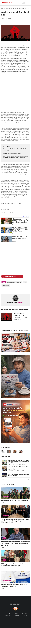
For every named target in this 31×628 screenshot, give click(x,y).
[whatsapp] (8, 290)
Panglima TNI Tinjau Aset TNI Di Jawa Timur (14, 500)
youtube (25, 615)
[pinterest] (11, 290)
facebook (7, 613)
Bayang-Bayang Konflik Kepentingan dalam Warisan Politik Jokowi (15, 149)
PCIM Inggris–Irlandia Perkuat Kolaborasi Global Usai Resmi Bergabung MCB (13, 564)
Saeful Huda (9, 8)
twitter (16, 613)
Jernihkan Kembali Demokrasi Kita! (19, 314)
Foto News (6, 496)
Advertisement (7, 580)
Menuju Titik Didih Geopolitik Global (12, 153)
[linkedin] (14, 290)
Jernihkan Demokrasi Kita (14, 282)
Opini (25, 282)
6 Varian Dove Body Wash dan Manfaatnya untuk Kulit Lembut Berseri (14, 585)
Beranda (3, 8)
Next (28, 479)
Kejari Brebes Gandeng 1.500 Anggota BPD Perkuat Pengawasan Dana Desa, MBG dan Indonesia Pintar (18, 468)
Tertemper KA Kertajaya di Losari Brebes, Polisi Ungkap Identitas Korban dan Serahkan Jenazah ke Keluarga (18, 474)
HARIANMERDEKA (21, 621)
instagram (16, 615)
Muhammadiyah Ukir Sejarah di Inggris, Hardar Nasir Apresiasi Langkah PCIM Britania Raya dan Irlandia (15, 543)
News (4, 537)
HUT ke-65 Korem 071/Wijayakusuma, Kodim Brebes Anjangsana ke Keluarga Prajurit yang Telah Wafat (18, 461)
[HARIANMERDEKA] (7, 3)
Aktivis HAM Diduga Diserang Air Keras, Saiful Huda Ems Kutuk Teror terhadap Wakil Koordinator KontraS (15, 157)
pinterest (7, 615)
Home (16, 479)
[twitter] (5, 290)
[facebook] (2, 290)
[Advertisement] (15, 94)
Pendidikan (6, 515)
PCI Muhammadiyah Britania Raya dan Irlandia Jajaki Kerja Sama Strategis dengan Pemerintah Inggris (15, 521)
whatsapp (24, 613)
